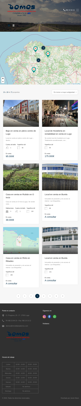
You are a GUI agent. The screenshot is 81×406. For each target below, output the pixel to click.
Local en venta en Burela (56, 194)
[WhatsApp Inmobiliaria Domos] (54, 318)
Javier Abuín (74, 398)
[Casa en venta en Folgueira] (35, 49)
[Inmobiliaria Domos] (21, 17)
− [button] (3, 81)
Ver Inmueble (21, 121)
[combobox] (65, 92)
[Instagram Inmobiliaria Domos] (44, 318)
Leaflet (68, 84)
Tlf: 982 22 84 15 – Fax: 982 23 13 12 (18, 320)
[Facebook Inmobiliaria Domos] (49, 318)
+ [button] (3, 78)
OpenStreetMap (76, 84)
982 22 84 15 (70, 10)
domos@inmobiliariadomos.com (17, 326)
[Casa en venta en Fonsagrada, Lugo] (48, 54)
